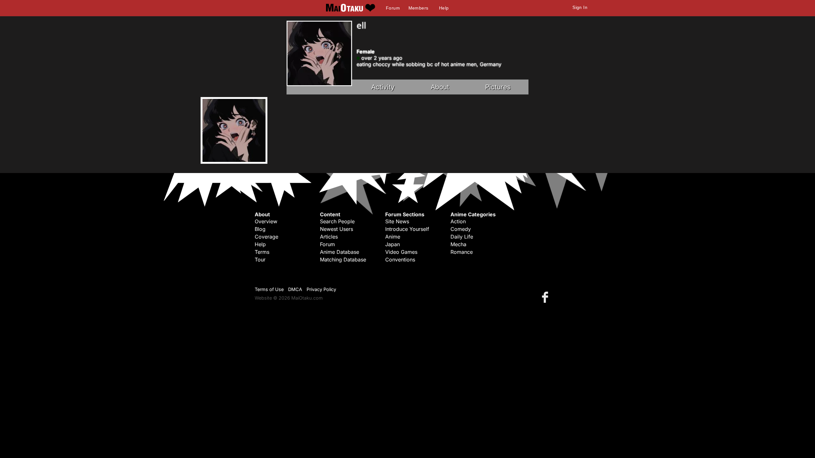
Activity (383, 87)
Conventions (400, 259)
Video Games (401, 252)
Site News (397, 221)
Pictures (498, 87)
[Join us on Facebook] (546, 297)
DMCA (295, 289)
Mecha (458, 244)
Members (418, 7)
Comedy (460, 229)
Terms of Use (269, 289)
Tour (260, 259)
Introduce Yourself (407, 229)
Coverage (266, 236)
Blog (260, 229)
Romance (461, 252)
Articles (329, 236)
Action (458, 221)
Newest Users (336, 229)
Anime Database (339, 252)
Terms (262, 252)
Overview (266, 221)
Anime (392, 236)
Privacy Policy (321, 289)
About (440, 87)
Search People (337, 221)
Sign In (579, 7)
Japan (392, 244)
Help (444, 7)
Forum (393, 7)
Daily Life (461, 236)
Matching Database (343, 259)
